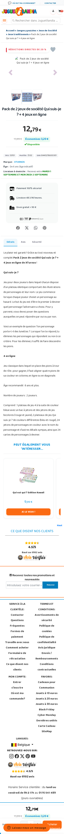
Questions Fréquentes (17, 623)
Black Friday (46, 710)
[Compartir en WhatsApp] (35, 227)
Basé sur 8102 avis (32, 549)
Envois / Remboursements (46, 656)
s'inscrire (17, 688)
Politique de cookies (46, 628)
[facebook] (17, 756)
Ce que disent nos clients (17, 667)
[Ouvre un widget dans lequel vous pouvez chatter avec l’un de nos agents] (26, 828)
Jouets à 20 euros (47, 699)
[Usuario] (53, 11)
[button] (10, 72)
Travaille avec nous (17, 642)
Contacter (17, 615)
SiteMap (47, 731)
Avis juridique (46, 648)
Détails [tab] (10, 242)
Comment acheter (17, 648)
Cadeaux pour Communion (46, 685)
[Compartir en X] (26, 227)
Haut (59, 525)
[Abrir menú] (4, 20)
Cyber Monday (47, 715)
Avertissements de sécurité (47, 617)
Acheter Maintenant (53, 826)
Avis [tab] (23, 242)
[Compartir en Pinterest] (44, 227)
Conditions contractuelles (47, 667)
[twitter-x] (22, 756)
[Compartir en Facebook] (17, 227)
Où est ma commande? (17, 696)
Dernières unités (46, 721)
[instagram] (11, 756)
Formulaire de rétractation (17, 656)
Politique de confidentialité (46, 639)
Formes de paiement (17, 634)
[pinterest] (28, 756)
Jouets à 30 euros (47, 704)
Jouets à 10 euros (47, 693)
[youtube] (33, 756)
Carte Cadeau (46, 726)
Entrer (17, 682)
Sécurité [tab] (36, 242)
